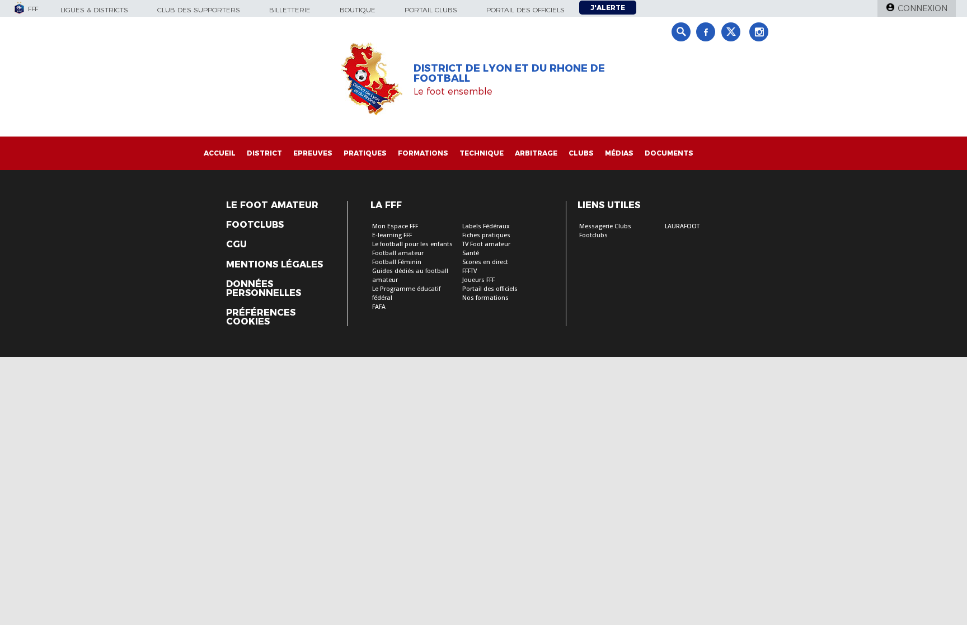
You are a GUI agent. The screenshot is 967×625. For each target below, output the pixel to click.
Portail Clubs (431, 10)
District (264, 153)
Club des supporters (198, 10)
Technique (481, 153)
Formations (423, 153)
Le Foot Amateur (272, 205)
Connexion (922, 8)
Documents (669, 153)
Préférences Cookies (260, 317)
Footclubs (255, 224)
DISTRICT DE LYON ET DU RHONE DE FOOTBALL (509, 73)
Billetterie (290, 10)
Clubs (581, 153)
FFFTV (469, 271)
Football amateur (398, 253)
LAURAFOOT (682, 226)
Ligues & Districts (94, 10)
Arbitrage (536, 153)
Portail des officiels (525, 10)
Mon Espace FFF (395, 226)
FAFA (379, 307)
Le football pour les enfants (412, 244)
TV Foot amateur (486, 244)
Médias (619, 153)
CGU (236, 244)
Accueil (220, 153)
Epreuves (312, 153)
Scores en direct (485, 262)
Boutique (357, 10)
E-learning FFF (392, 235)
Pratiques (365, 153)
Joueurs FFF (478, 280)
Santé (470, 253)
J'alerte (607, 7)
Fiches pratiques (486, 235)
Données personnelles (263, 289)
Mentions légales (274, 264)
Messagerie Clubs (605, 226)
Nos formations (485, 298)
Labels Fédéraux (486, 226)
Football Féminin (396, 262)
